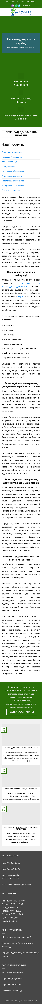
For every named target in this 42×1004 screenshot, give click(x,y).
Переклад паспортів (11, 985)
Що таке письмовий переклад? (16, 937)
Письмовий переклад (12, 157)
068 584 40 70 (13, 869)
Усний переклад (9, 162)
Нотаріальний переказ (12, 972)
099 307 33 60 (13, 863)
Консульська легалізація (13, 185)
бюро (20, 297)
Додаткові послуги (11, 190)
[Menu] (3, 12)
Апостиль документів (12, 176)
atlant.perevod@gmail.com (19, 884)
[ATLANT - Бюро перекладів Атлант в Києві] (21, 12)
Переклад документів (12, 152)
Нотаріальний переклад (13, 171)
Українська (26, 6)
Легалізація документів (13, 181)
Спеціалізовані (9, 166)
